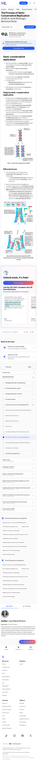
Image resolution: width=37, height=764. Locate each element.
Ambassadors (6, 676)
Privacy (4, 722)
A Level (3, 9)
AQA (17, 9)
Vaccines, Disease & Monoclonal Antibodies (14, 546)
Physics (22, 709)
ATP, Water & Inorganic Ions (10, 526)
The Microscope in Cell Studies (11, 530)
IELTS (3, 673)
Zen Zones (5, 692)
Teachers (4, 670)
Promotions (5, 712)
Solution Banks (6, 689)
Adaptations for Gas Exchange (11, 550)
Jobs (3, 715)
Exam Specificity (6, 706)
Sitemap (4, 695)
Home (4, 664)
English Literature (24, 719)
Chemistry (22, 706)
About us (4, 703)
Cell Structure (25, 526)
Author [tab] (10, 606)
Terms (4, 719)
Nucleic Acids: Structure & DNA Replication (14, 522)
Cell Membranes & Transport (10, 538)
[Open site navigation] (34, 3)
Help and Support (7, 728)
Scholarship (5, 679)
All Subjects (23, 725)
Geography (23, 715)
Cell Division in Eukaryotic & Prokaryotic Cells (15, 534)
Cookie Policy (6, 725)
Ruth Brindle (21, 34)
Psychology (23, 722)
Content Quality (6, 709)
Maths (21, 712)
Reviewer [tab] (28, 606)
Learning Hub (5, 667)
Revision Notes (27, 9)
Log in (21, 664)
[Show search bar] (30, 3)
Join (3, 683)
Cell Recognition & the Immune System (13, 542)
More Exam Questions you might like (16, 518)
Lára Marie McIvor (21, 33)
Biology (11, 9)
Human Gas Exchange (8, 554)
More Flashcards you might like (14, 560)
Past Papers (5, 686)
